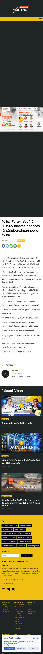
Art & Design (31, 611)
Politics (5, 456)
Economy (5, 609)
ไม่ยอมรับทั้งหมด (21, 648)
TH (37, 638)
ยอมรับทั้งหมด (9, 648)
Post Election (9, 538)
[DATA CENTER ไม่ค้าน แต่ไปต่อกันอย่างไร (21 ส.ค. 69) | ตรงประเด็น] (22, 444)
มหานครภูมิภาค (33, 546)
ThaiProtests (24, 542)
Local (29, 609)
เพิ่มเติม (6, 645)
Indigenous (7, 529)
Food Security (19, 611)
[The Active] (21, 10)
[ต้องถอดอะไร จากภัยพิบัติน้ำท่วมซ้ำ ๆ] (22, 407)
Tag (3, 521)
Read (28, 634)
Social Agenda (9, 542)
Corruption (5, 611)
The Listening (8, 546)
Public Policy (24, 538)
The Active (17, 373)
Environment (6, 496)
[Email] (15, 247)
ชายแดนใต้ (21, 546)
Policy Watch (24, 534)
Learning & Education (18, 614)
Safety (17, 630)
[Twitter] (7, 247)
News (15, 634)
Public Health (18, 623)
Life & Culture (9, 534)
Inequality (20, 529)
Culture (30, 613)
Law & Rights (6, 607)
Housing (17, 628)
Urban (29, 607)
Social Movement (20, 604)
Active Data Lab (9, 525)
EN (34, 638)
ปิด (33, 648)
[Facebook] (3, 247)
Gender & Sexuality (17, 620)
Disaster (5, 419)
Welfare (21, 240)
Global (29, 604)
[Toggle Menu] (40, 19)
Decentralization (19, 607)
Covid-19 (17, 626)
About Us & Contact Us (15, 561)
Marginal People (19, 617)
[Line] (11, 247)
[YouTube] (13, 589)
